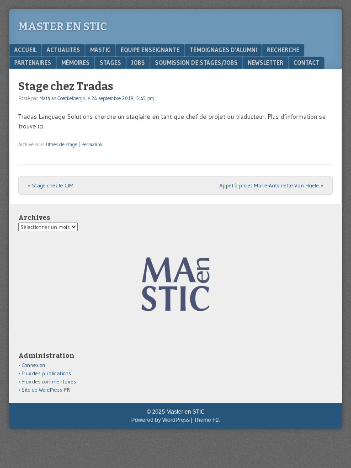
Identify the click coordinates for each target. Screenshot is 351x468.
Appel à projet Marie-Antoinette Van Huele (271, 185)
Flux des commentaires (48, 381)
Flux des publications (46, 373)
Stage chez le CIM (51, 185)
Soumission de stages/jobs (196, 62)
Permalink (92, 144)
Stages (110, 62)
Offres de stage (61, 144)
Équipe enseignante (150, 49)
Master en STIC (62, 26)
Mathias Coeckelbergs (62, 98)
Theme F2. (207, 420)
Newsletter (265, 62)
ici (40, 126)
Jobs (138, 62)
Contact (306, 62)
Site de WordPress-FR (45, 389)
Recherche (283, 49)
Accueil (25, 49)
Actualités (63, 49)
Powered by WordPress (160, 420)
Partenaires (32, 62)
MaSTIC (100, 49)
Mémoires (75, 62)
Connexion (33, 365)
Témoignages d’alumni (223, 49)
